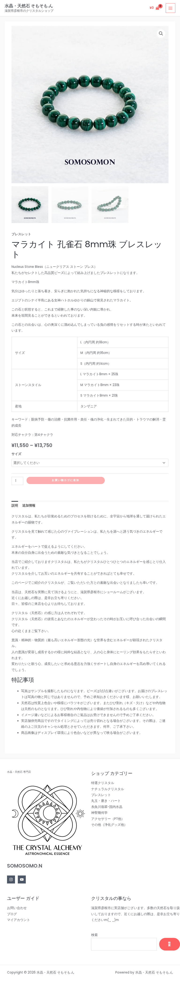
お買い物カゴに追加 (65, 480)
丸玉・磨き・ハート (106, 801)
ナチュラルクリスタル (107, 789)
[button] (161, 33)
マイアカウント (18, 920)
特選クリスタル (102, 783)
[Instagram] (11, 879)
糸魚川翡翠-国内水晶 (106, 807)
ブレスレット (21, 234)
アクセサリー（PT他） (107, 819)
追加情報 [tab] (28, 505)
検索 (94, 935)
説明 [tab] (14, 505)
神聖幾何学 (99, 813)
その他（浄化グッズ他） (109, 824)
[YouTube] (22, 879)
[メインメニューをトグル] (170, 8)
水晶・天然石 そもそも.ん (29, 6)
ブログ (12, 914)
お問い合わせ (17, 908)
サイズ (16, 454)
